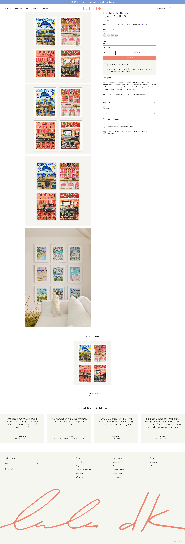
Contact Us (154, 462)
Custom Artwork (118, 470)
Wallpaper (79, 473)
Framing (106, 108)
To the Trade (117, 473)
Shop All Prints (81, 462)
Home (105, 13)
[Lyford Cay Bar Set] (92, 364)
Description (107, 78)
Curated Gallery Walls (83, 470)
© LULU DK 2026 (177, 541)
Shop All (111, 13)
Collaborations (118, 466)
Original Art (80, 466)
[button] (7, 8)
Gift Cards (79, 477)
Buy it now (129, 57)
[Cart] (179, 8)
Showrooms (117, 477)
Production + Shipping (111, 119)
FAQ (151, 466)
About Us (116, 462)
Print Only (106, 102)
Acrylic (105, 113)
